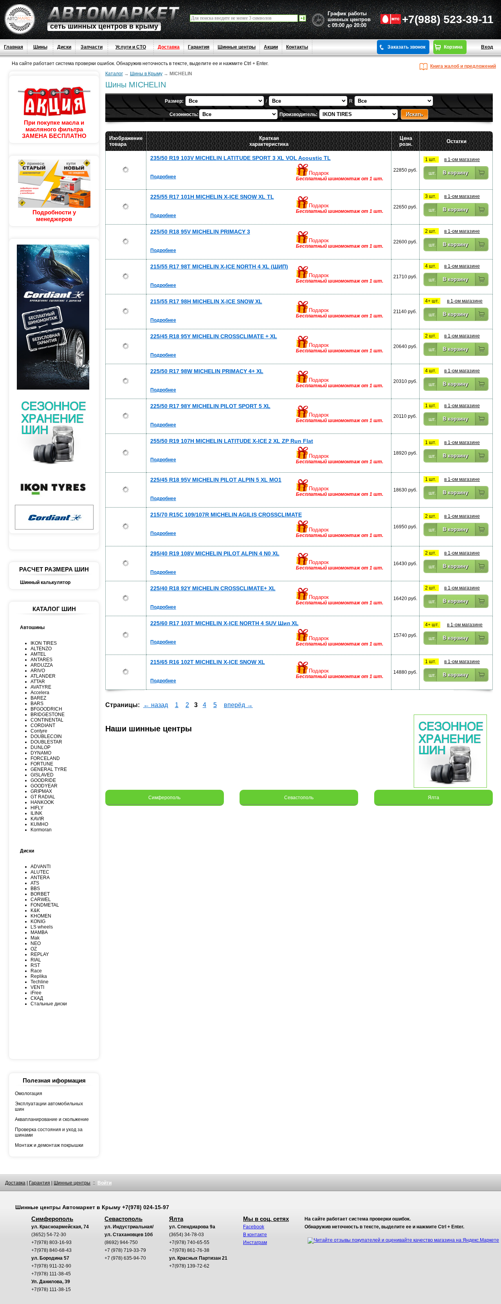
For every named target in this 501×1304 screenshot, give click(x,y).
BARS (37, 703)
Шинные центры (237, 47)
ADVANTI (40, 866)
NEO (36, 943)
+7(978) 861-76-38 (189, 1250)
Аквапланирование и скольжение (52, 1119)
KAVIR (37, 819)
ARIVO (38, 670)
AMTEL (38, 654)
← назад (155, 705)
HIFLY (37, 808)
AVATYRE (41, 687)
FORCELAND (45, 758)
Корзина (453, 47)
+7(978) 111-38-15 (51, 1289)
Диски (64, 47)
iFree (36, 993)
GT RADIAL (43, 797)
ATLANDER (43, 676)
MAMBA (39, 932)
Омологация (28, 1093)
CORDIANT (43, 725)
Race (36, 971)
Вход (487, 47)
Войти (104, 1183)
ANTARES (41, 659)
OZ (34, 949)
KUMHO (39, 824)
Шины (40, 47)
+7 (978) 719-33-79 (125, 1250)
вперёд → (238, 705)
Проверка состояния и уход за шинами (49, 1132)
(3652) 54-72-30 (48, 1234)
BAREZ (38, 698)
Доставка (169, 47)
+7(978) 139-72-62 (189, 1266)
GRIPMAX (41, 791)
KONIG (38, 921)
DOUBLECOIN (46, 736)
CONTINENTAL (47, 720)
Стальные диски (49, 1004)
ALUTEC (40, 872)
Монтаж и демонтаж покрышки (49, 1145)
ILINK (36, 813)
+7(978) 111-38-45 (51, 1274)
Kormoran (41, 829)
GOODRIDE (43, 780)
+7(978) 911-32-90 (51, 1266)
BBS (35, 888)
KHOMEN (41, 916)
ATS (35, 883)
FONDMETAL (45, 905)
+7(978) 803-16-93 (51, 1242)
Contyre (39, 731)
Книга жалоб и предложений (463, 66)
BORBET (40, 894)
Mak (35, 938)
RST (35, 965)
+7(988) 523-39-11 (448, 19)
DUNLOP (40, 747)
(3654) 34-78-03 (186, 1234)
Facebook (253, 1227)
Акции (271, 47)
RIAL (36, 960)
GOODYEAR (44, 786)
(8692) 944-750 (121, 1242)
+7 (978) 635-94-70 (125, 1258)
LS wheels (42, 927)
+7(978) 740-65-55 (189, 1242)
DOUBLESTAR (46, 742)
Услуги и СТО (130, 47)
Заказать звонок (406, 47)
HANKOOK (42, 802)
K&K (35, 910)
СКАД (37, 998)
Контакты (297, 47)
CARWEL (41, 899)
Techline (40, 982)
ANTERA (40, 877)
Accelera (40, 692)
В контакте (255, 1234)
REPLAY (40, 954)
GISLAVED (42, 775)
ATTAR (38, 681)
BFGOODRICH (46, 709)
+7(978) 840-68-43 (51, 1250)
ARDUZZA (42, 665)
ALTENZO (41, 648)
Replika (39, 976)
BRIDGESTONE (48, 714)
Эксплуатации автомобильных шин (49, 1106)
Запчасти (92, 47)
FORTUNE (42, 764)
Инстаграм (255, 1242)
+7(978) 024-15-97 (145, 1207)
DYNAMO (41, 753)
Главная (13, 47)
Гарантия (198, 47)
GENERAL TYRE (49, 769)
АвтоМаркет (113, 13)
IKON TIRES (44, 643)
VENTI (37, 987)
